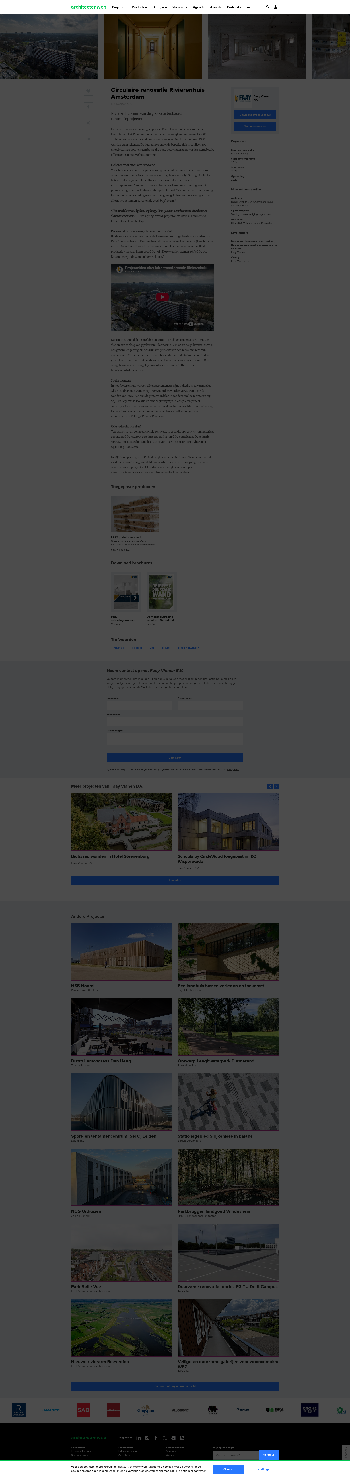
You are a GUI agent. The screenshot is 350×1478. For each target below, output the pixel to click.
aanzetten (200, 1471)
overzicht (132, 1471)
